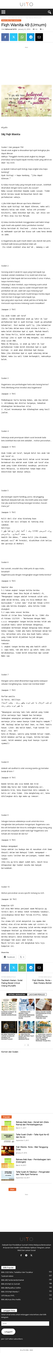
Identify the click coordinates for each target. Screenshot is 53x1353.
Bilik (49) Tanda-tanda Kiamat (12, 1280)
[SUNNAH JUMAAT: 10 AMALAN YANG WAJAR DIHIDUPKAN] (9, 1005)
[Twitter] (13, 37)
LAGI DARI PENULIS (37, 994)
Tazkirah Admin (7, 1276)
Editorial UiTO (11, 29)
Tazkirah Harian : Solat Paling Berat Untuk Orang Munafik (12, 983)
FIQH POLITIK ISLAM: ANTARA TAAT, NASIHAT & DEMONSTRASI (26, 1037)
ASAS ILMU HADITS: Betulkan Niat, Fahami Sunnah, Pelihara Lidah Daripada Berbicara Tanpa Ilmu (44, 1038)
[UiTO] (26, 4)
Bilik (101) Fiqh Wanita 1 (15, 18)
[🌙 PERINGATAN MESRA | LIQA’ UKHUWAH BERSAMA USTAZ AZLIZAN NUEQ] (26, 1005)
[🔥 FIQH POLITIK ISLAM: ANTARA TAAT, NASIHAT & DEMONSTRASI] (26, 1027)
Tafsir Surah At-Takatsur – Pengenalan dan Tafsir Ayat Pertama (33, 1173)
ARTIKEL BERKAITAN (16, 994)
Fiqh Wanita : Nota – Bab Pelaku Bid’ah (42, 981)
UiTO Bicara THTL (7, 1295)
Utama (3, 18)
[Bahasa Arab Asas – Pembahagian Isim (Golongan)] (7, 1163)
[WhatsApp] (22, 37)
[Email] (39, 37)
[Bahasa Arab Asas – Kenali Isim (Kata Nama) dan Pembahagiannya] (7, 1126)
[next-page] (28, 1045)
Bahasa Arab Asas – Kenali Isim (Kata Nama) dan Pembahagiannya (32, 1123)
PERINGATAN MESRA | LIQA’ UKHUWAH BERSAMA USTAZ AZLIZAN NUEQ (26, 1015)
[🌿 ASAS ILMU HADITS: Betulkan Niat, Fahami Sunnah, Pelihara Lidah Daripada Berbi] (44, 1027)
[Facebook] (5, 37)
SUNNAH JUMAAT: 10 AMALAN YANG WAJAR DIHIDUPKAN (8, 1013)
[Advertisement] (26, 66)
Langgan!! (8, 1331)
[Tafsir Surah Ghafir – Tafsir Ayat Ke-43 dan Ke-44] (7, 1138)
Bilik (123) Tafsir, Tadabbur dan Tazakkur (17, 1272)
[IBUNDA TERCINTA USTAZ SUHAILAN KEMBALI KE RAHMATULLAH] (9, 1027)
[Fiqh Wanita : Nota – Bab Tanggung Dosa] (7, 1151)
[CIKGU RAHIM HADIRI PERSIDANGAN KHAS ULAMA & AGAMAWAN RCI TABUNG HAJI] (44, 1005)
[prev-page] (25, 1045)
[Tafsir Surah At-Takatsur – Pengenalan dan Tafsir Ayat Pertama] (7, 1175)
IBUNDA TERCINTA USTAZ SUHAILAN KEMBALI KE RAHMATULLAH (8, 1037)
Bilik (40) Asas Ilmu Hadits (11, 1299)
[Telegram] (30, 37)
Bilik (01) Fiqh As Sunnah (10, 1284)
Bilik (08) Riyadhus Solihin (11, 1288)
